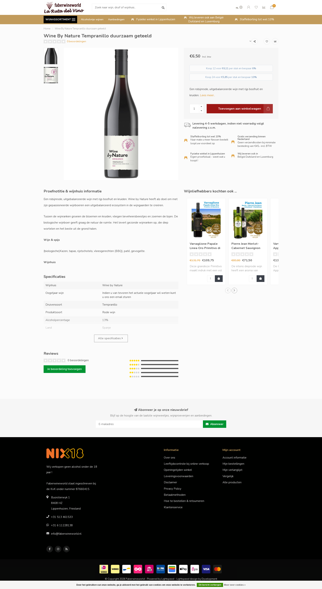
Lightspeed (167, 579)
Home (47, 28)
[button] (228, 290)
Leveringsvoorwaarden (178, 476)
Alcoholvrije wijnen (92, 19)
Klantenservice (173, 507)
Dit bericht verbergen (210, 585)
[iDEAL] (104, 569)
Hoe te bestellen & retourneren (184, 501)
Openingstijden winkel (178, 470)
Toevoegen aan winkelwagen (239, 108)
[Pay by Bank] (149, 569)
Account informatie (234, 457)
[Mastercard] (218, 569)
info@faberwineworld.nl (66, 534)
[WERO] (115, 569)
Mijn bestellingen (233, 464)
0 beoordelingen (76, 41)
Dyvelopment (209, 579)
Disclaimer (170, 482)
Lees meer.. (207, 95)
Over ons (169, 457)
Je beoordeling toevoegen (64, 369)
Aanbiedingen (116, 19)
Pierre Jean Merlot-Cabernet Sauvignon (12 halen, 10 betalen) (247, 248)
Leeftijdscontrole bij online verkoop (186, 464)
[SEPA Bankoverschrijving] (161, 569)
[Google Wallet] (172, 569)
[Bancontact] (127, 569)
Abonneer (216, 424)
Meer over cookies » (235, 585)
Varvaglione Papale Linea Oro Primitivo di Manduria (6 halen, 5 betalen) (205, 250)
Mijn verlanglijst (232, 470)
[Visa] (206, 569)
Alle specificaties (109, 338)
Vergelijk (227, 476)
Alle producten (232, 482)
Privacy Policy (172, 489)
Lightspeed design (187, 579)
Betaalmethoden (175, 495)
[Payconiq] (138, 569)
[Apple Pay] (184, 569)
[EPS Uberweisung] (195, 569)
